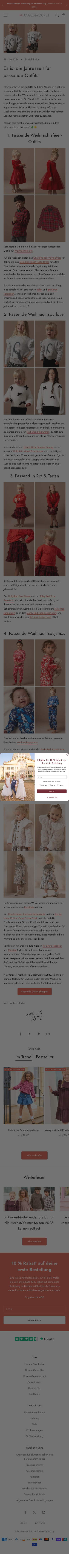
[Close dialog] (67, 755)
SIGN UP (51, 791)
